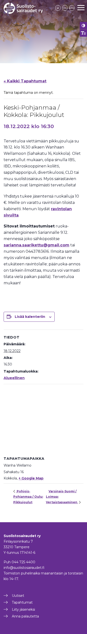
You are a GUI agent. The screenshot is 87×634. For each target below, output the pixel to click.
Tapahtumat (22, 602)
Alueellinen (14, 378)
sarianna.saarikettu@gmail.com (36, 245)
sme (71, 7)
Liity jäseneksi (23, 609)
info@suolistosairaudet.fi (24, 567)
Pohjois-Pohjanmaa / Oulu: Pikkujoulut (28, 496)
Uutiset (18, 595)
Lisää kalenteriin (30, 316)
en (64, 7)
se (58, 7)
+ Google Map (31, 478)
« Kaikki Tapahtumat (25, 81)
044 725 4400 (23, 562)
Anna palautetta (25, 616)
